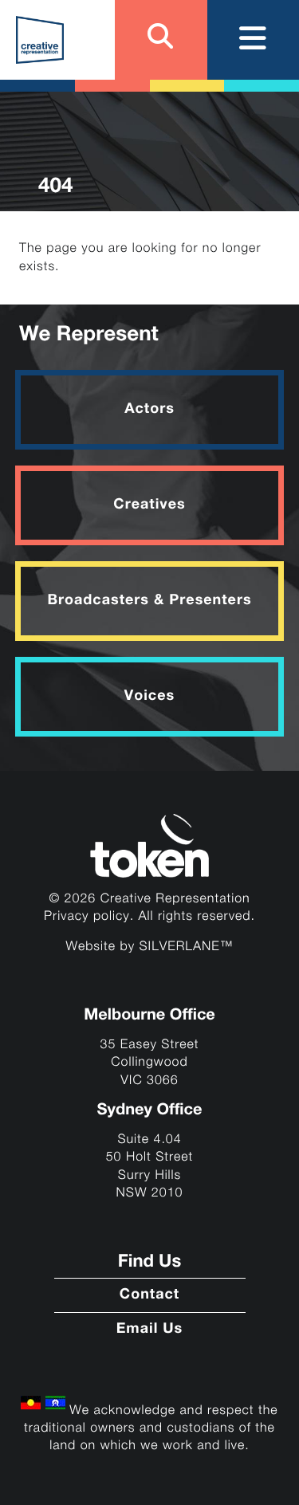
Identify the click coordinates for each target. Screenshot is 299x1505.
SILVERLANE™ (187, 946)
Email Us (149, 1329)
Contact (149, 1295)
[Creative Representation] (40, 40)
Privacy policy (87, 916)
